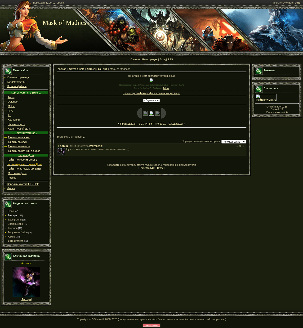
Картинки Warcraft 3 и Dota (23, 184)
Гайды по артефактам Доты (24, 168)
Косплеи (13, 228)
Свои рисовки (16, 223)
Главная (135, 59)
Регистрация (149, 59)
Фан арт (12, 215)
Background (15, 219)
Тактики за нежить (19, 146)
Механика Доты (17, 173)
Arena (11, 97)
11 (164, 123)
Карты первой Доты (19, 128)
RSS (170, 59)
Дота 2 (91, 68)
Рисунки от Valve (18, 232)
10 (161, 123)
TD (9, 115)
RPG (10, 110)
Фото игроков (15, 240)
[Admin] (65, 149)
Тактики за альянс (19, 137)
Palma (166, 88)
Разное (12, 177)
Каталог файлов (17, 86)
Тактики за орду (17, 141)
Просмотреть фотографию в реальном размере (151, 93)
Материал (96, 145)
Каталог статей (16, 81)
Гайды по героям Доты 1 (22, 159)
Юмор (11, 236)
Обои (11, 211)
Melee (11, 106)
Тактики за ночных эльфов (24, 150)
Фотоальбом (76, 68)
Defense (13, 101)
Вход (162, 59)
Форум (11, 188)
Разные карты (16, 124)
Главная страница (18, 77)
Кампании (14, 119)
